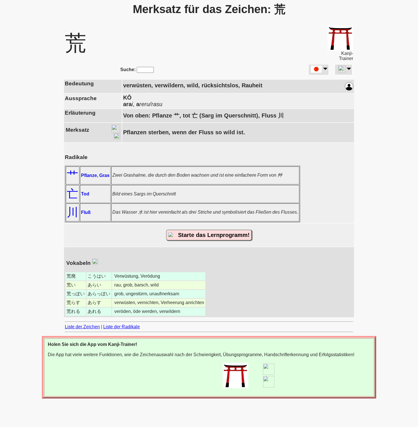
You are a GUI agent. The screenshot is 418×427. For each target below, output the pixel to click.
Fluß (86, 212)
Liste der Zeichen (82, 326)
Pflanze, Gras (95, 175)
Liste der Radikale (121, 326)
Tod (85, 193)
